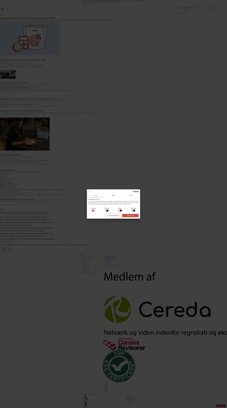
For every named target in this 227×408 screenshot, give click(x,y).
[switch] (107, 211)
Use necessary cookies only (113, 215)
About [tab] (131, 195)
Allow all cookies (130, 215)
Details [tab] (113, 195)
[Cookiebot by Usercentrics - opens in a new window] (133, 192)
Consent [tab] (96, 195)
